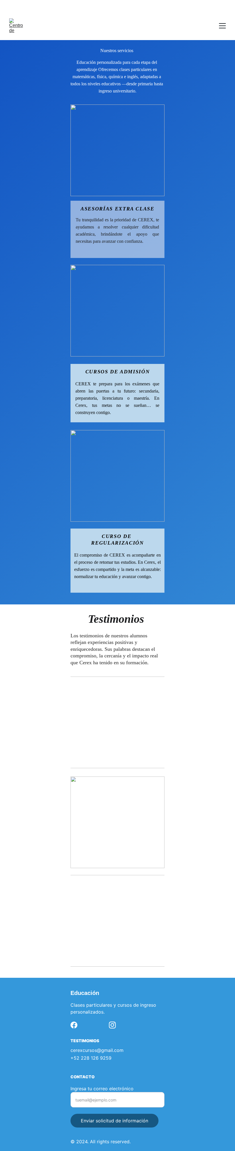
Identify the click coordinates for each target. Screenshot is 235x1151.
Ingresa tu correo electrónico (102, 1088)
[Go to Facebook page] (73, 1025)
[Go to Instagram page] (112, 1025)
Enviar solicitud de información (114, 1121)
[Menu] (222, 25)
